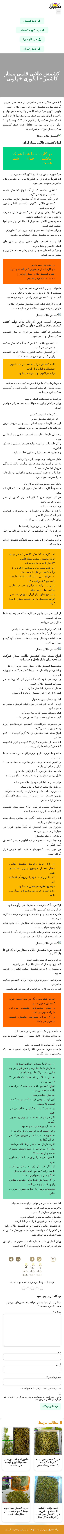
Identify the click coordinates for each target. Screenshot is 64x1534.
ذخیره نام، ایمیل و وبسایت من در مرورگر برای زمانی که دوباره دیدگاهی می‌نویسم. (32, 1398)
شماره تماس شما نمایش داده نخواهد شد (40, 1388)
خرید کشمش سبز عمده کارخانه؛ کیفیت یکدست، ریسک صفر (48, 1462)
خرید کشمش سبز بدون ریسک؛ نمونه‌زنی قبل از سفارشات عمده (16, 1511)
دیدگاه (57, 1312)
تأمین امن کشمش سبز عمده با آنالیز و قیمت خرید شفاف (16, 1462)
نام (59, 1352)
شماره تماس (53, 1377)
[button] (58, 11)
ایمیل (58, 1364)
